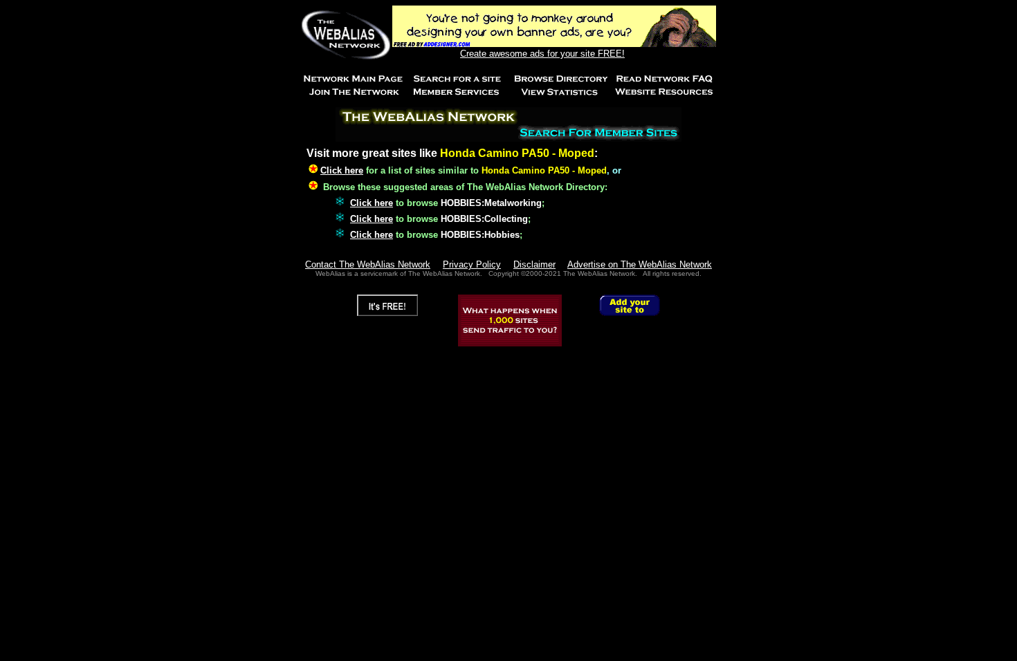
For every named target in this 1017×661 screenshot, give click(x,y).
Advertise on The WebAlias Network (639, 264)
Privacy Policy (472, 264)
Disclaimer (534, 264)
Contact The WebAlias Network (367, 264)
